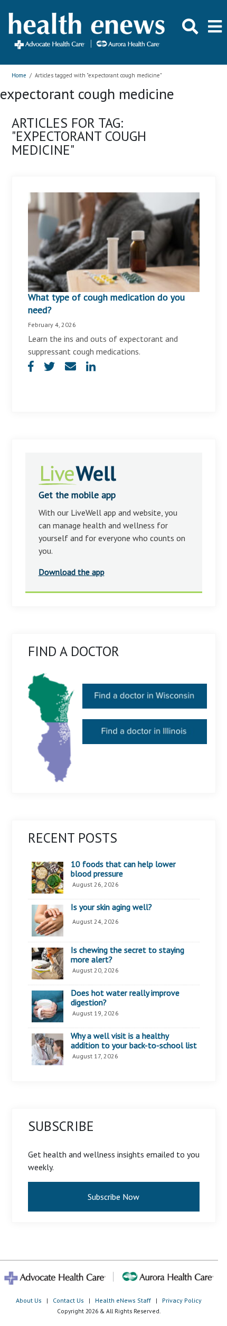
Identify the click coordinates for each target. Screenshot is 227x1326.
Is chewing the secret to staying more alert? (127, 954)
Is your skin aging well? (111, 907)
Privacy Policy (182, 1300)
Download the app (72, 572)
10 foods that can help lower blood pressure (123, 869)
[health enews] (87, 32)
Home (19, 75)
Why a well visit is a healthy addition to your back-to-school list (134, 1040)
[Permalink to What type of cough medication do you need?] (114, 241)
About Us (29, 1300)
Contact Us (68, 1300)
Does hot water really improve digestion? (125, 997)
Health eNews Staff (123, 1300)
